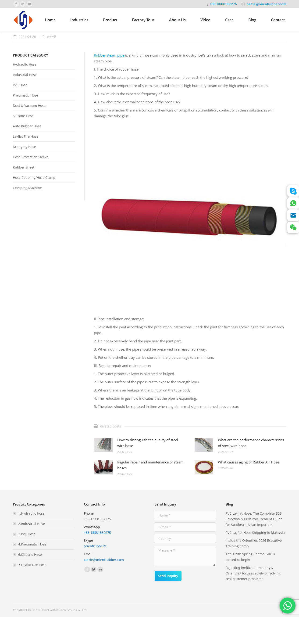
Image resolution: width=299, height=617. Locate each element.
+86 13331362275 (223, 4)
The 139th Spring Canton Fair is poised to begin (250, 557)
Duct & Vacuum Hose (29, 105)
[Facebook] (16, 4)
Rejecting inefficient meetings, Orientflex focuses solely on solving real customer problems (253, 573)
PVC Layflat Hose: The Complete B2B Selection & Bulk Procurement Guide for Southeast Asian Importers (254, 519)
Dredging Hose (24, 146)
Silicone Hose (23, 116)
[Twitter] (93, 569)
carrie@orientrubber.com (266, 4)
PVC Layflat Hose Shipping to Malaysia (255, 532)
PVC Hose (20, 85)
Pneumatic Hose (25, 95)
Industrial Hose (25, 74)
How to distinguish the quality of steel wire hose (147, 443)
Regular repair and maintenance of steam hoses (150, 465)
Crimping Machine (27, 188)
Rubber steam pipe (109, 55)
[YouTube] (29, 4)
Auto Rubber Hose (27, 126)
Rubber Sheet (23, 167)
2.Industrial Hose (31, 523)
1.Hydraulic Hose (31, 513)
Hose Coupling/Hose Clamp (34, 177)
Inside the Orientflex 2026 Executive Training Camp (254, 543)
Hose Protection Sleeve (30, 157)
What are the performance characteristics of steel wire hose (251, 443)
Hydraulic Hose (24, 64)
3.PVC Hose (27, 534)
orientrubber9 (95, 546)
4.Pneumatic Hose (32, 544)
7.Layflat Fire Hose (32, 565)
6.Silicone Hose (30, 554)
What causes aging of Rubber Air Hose (248, 462)
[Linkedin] (22, 4)
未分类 (51, 36)
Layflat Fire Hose (25, 136)
